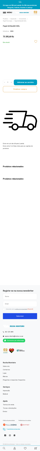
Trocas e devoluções (9, 408)
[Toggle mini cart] (35, 448)
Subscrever (20, 316)
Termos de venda (8, 405)
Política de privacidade (9, 420)
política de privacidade (21, 309)
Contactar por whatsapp (15, 340)
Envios (5, 411)
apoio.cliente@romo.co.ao (14, 336)
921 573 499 (9, 332)
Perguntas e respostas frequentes (14, 380)
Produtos (5, 19)
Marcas (5, 376)
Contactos (6, 370)
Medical (5, 394)
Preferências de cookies (25, 420)
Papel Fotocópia (7, 21)
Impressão (13, 19)
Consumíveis (22, 19)
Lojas (4, 373)
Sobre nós (6, 366)
